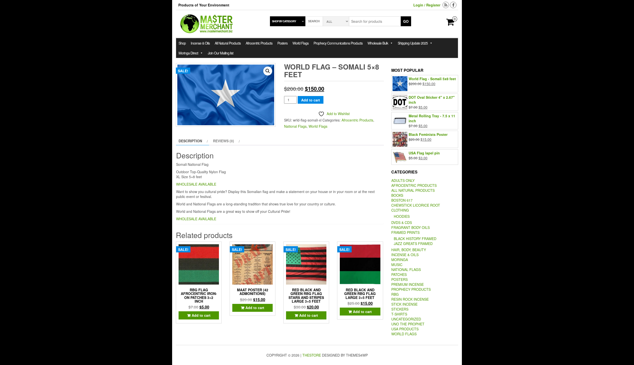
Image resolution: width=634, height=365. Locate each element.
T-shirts (399, 314)
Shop (182, 43)
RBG (395, 294)
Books (397, 195)
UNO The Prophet (407, 323)
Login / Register (426, 4)
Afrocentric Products (259, 43)
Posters (282, 43)
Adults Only (403, 180)
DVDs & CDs (401, 222)
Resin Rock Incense (410, 299)
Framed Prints (405, 232)
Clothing (400, 210)
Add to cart (310, 99)
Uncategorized (406, 318)
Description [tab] (190, 140)
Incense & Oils (200, 43)
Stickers (399, 309)
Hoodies (402, 216)
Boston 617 (402, 200)
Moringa (399, 259)
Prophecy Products (411, 289)
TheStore (311, 355)
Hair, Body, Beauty (408, 249)
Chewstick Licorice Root (415, 205)
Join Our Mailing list (220, 52)
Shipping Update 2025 (413, 43)
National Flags (295, 126)
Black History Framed (415, 238)
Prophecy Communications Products (338, 43)
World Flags (300, 43)
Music (396, 264)
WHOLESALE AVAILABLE (196, 184)
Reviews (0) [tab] (223, 140)
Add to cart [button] (201, 315)
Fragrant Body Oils (410, 227)
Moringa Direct (188, 52)
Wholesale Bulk (378, 43)
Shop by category (284, 21)
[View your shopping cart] (450, 23)
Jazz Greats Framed (413, 243)
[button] (267, 71)
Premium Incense (407, 284)
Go (406, 21)
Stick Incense (404, 304)
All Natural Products (228, 43)
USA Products (405, 328)
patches (399, 274)
